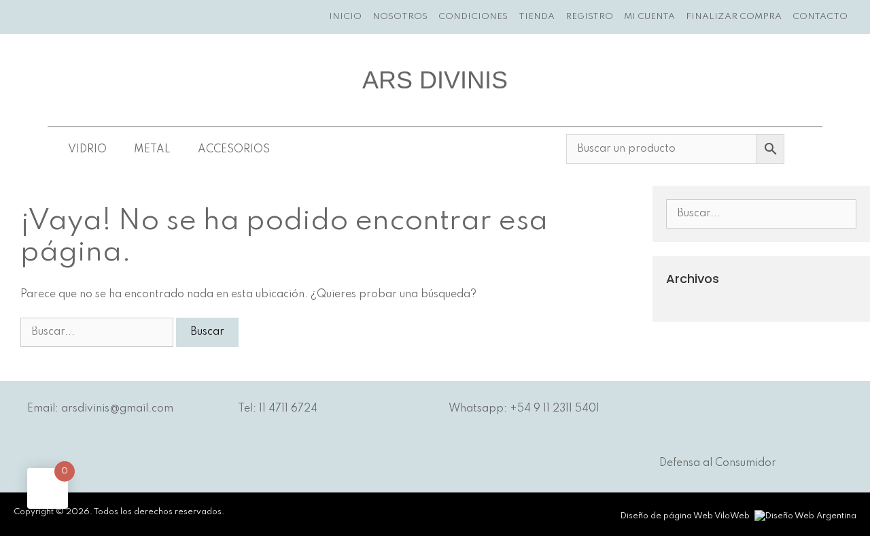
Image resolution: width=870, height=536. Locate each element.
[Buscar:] (98, 331)
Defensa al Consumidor (717, 463)
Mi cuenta (649, 16)
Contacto (820, 16)
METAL (152, 149)
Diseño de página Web (667, 516)
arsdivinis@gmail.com (117, 408)
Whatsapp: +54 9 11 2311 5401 (524, 408)
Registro (589, 16)
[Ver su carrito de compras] (861, 17)
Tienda (537, 16)
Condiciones (473, 16)
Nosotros (400, 16)
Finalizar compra (734, 16)
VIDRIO (87, 149)
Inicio (345, 16)
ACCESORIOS (234, 149)
